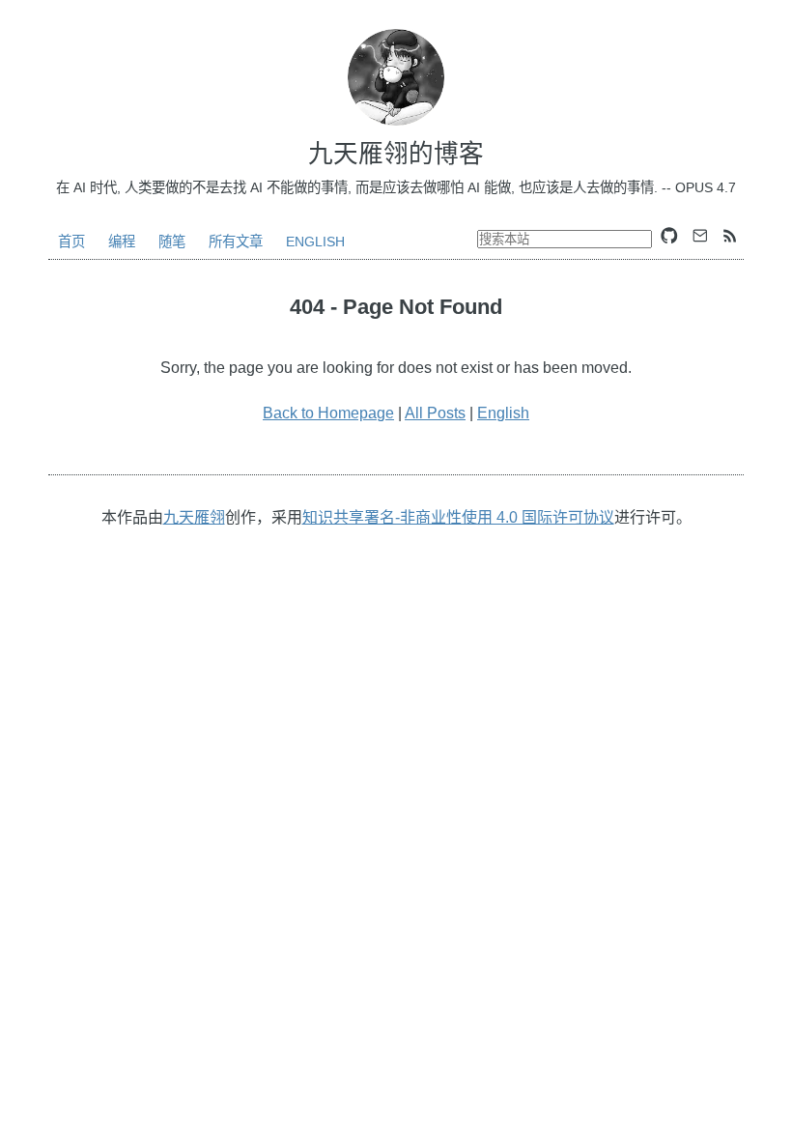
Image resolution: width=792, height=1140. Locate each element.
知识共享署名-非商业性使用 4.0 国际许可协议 (458, 517)
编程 (121, 241)
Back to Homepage (328, 413)
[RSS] (730, 235)
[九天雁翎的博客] (396, 77)
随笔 (171, 241)
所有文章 (236, 241)
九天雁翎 (194, 517)
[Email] (700, 235)
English (315, 241)
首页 (71, 241)
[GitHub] (669, 235)
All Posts (435, 413)
